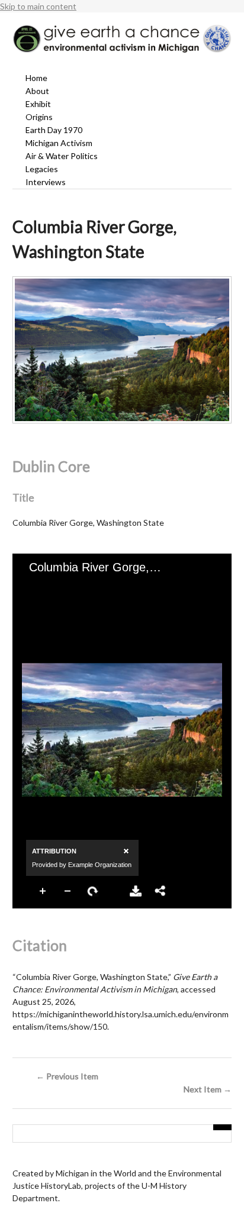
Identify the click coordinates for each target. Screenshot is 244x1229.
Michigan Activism (58, 143)
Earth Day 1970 (53, 130)
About (37, 91)
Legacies (41, 169)
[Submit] (222, 1127)
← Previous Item (67, 1076)
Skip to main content (38, 6)
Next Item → (208, 1089)
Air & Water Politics (61, 156)
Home (36, 78)
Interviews (45, 182)
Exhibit (38, 104)
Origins (39, 117)
